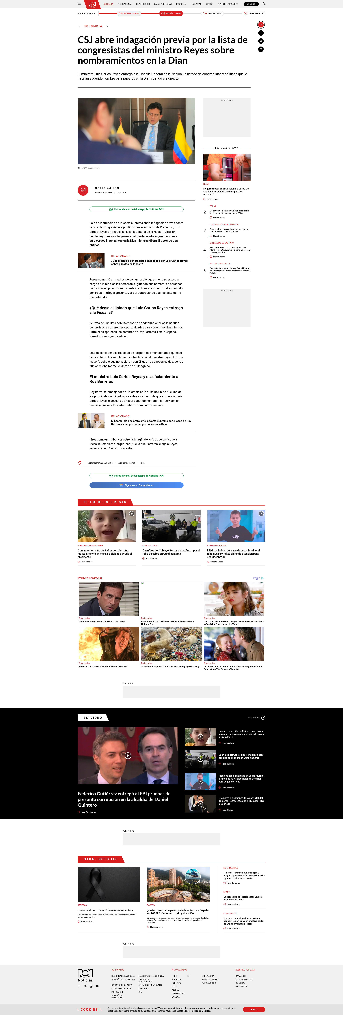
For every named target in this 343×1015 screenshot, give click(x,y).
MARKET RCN (241, 986)
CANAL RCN (251, 4)
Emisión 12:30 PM (173, 13)
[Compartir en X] (261, 41)
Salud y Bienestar (163, 4)
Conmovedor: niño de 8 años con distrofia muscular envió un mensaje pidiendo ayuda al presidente (105, 553)
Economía (181, 4)
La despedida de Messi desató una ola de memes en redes (242, 898)
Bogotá (151, 905)
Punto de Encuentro (228, 4)
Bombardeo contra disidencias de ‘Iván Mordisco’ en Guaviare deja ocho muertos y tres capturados (230, 249)
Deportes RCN (143, 4)
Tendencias (196, 4)
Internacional (125, 4)
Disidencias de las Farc (222, 243)
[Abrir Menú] (79, 4)
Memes (226, 892)
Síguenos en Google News (138, 485)
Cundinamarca (150, 545)
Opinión (209, 4)
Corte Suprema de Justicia (100, 463)
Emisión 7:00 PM (214, 13)
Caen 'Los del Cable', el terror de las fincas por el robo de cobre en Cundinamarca (171, 552)
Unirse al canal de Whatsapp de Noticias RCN (139, 209)
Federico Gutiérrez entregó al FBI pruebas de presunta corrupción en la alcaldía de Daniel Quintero (124, 799)
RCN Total (177, 979)
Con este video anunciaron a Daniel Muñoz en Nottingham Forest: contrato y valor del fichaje (230, 270)
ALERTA (175, 990)
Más (253, 718)
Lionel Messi (229, 913)
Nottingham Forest (220, 264)
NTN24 (175, 976)
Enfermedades (230, 868)
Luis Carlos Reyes (126, 463)
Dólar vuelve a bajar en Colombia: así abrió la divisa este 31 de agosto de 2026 (229, 211)
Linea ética (144, 989)
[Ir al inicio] (92, 4)
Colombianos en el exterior (224, 224)
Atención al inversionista (118, 996)
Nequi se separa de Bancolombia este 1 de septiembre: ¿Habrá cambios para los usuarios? (226, 191)
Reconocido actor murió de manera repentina (105, 910)
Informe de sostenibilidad (146, 980)
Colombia (108, 4)
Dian (142, 463)
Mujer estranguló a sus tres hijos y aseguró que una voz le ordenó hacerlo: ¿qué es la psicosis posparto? (244, 875)
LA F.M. (175, 986)
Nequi (206, 184)
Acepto (254, 1009)
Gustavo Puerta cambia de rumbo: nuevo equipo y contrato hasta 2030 (229, 230)
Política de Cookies (200, 1011)
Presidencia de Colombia (90, 545)
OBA (141, 992)
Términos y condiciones (169, 1008)
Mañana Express (131, 13)
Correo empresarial (121, 989)
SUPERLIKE (240, 983)
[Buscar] (264, 4)
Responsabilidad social (123, 976)
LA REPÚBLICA (208, 976)
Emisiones (87, 13)
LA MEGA (176, 997)
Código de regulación (121, 985)
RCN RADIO (176, 983)
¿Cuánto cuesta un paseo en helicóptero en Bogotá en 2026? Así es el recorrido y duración (178, 911)
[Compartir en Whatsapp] (261, 49)
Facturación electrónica (151, 976)
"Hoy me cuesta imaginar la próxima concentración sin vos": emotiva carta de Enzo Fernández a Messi (243, 921)
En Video (93, 718)
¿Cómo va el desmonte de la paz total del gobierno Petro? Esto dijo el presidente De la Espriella (241, 800)
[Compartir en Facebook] (261, 33)
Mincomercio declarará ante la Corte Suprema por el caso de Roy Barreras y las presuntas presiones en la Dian (151, 422)
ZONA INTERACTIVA (244, 979)
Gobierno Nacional (217, 545)
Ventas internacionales (151, 985)
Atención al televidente (123, 979)
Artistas (82, 905)
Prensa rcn (117, 992)
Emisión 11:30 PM (256, 13)
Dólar (213, 206)
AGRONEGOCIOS (209, 983)
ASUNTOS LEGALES (210, 979)
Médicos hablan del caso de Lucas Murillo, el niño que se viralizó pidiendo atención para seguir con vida (233, 553)
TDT (188, 976)
